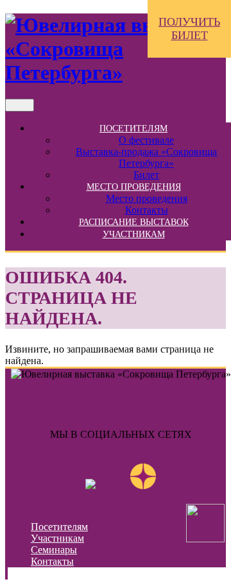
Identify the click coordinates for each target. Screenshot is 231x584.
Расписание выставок (134, 222)
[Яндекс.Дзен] (143, 485)
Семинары (54, 549)
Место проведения (134, 187)
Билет (146, 174)
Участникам (134, 234)
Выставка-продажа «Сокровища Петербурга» (146, 157)
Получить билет (189, 28)
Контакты (146, 209)
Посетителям (133, 128)
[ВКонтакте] (90, 485)
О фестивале (146, 140)
